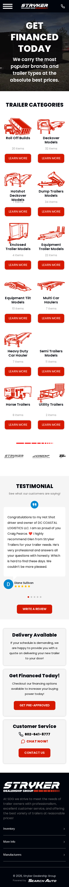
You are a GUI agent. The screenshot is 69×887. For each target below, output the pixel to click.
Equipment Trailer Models (51, 247)
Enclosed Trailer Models (18, 247)
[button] (8, 6)
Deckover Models (51, 140)
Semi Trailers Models (51, 353)
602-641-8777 (37, 734)
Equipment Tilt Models (18, 300)
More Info (9, 841)
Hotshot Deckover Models (18, 195)
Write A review (34, 609)
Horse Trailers (18, 404)
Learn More (18, 158)
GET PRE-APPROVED (35, 705)
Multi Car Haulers (51, 300)
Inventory (9, 828)
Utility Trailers (51, 404)
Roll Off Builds (18, 138)
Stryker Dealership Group (39, 876)
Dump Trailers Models (51, 193)
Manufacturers (12, 854)
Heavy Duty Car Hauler (18, 353)
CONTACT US (34, 753)
